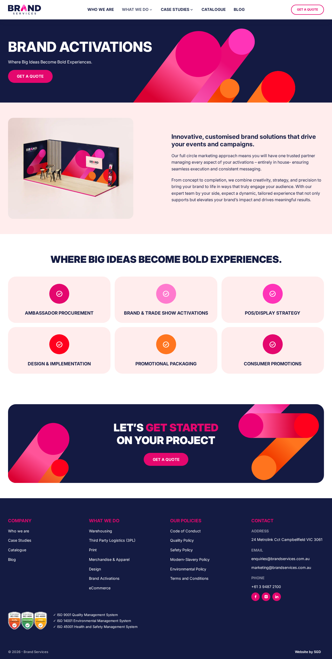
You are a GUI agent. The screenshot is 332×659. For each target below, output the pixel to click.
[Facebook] (255, 596)
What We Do (135, 9)
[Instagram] (266, 596)
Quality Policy (182, 540)
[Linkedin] (276, 596)
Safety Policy (181, 550)
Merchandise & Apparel (109, 559)
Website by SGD (308, 652)
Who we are (100, 9)
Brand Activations (104, 578)
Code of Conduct (185, 531)
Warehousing (100, 531)
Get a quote (307, 9)
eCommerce (99, 588)
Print (93, 550)
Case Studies (175, 9)
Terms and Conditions (189, 578)
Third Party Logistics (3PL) (112, 540)
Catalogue (214, 9)
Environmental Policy (188, 569)
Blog (239, 9)
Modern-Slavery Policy (190, 559)
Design (95, 569)
